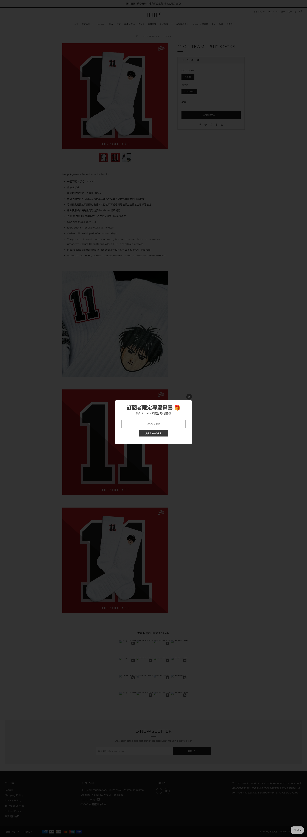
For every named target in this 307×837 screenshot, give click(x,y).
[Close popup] (189, 397)
